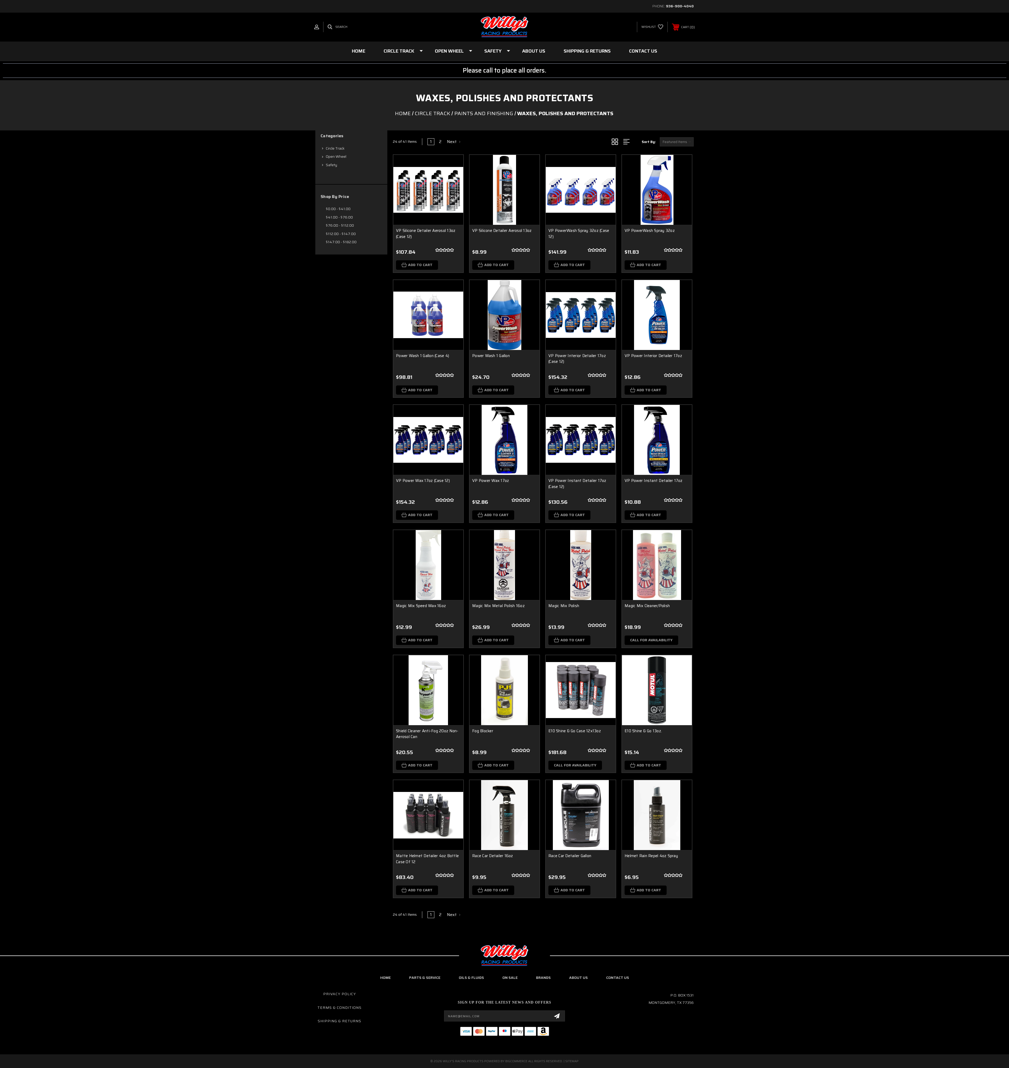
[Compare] (452, 192)
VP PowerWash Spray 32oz (650, 230)
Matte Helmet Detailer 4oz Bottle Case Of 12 (427, 859)
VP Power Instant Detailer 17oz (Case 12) (577, 483)
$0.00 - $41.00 (338, 209)
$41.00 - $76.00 (339, 217)
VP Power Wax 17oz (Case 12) (423, 480)
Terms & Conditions (339, 1007)
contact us (617, 977)
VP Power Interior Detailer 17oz (653, 356)
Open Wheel (449, 51)
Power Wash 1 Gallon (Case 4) (422, 356)
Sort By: (649, 142)
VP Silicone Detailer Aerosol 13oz (502, 230)
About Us (533, 51)
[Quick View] (452, 165)
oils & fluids (471, 977)
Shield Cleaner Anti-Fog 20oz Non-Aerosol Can (427, 734)
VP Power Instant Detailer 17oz (654, 480)
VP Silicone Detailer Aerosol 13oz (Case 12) (425, 233)
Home (358, 51)
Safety (493, 51)
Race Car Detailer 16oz (492, 856)
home (385, 977)
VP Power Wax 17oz (490, 480)
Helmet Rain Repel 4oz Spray (651, 856)
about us (578, 977)
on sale (510, 977)
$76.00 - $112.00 (340, 225)
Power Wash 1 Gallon (491, 356)
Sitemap (572, 1061)
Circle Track (399, 51)
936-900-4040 (680, 6)
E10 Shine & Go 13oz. (643, 731)
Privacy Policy (339, 994)
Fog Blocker (482, 731)
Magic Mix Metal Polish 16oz (498, 606)
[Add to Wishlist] (452, 179)
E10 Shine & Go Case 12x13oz (574, 731)
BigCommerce (516, 1061)
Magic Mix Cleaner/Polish (647, 606)
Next (452, 142)
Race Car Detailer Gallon (569, 856)
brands (543, 977)
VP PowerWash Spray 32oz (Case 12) (578, 233)
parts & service (424, 977)
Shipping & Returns (587, 51)
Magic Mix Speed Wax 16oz (421, 606)
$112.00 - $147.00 (341, 234)
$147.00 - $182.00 (341, 242)
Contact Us (643, 51)
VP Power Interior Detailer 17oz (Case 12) (577, 359)
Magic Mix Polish (563, 606)
